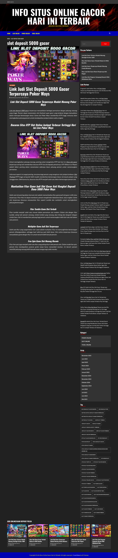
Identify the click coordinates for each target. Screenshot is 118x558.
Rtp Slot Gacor (98, 110)
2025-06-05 (54, 545)
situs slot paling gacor (88, 480)
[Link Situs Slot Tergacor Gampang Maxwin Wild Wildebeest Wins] (101, 530)
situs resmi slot (105, 458)
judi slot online (96, 423)
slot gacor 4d (85, 490)
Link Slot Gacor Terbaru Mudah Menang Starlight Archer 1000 (93, 56)
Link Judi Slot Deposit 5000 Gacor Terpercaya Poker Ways (39, 91)
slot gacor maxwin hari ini (89, 498)
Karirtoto (83, 154)
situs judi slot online (87, 445)
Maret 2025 (85, 365)
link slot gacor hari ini (88, 430)
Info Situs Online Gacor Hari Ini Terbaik (58, 16)
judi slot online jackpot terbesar (90, 427)
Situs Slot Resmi (92, 307)
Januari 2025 (85, 372)
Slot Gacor (89, 134)
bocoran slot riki (103, 409)
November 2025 (86, 355)
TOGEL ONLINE (36, 33)
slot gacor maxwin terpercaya (90, 505)
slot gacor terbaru (87, 509)
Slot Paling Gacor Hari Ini (16, 97)
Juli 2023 (84, 392)
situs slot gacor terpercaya (89, 476)
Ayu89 (82, 215)
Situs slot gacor (71, 162)
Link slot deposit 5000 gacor (19, 111)
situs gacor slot (86, 441)
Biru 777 (82, 287)
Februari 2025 (86, 369)
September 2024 (86, 386)
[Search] (110, 33)
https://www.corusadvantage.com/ (96, 273)
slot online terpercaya (88, 516)
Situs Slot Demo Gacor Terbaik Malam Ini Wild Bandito (95, 62)
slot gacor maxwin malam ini (89, 501)
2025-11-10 (12, 545)
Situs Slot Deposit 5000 (87, 166)
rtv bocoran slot (102, 438)
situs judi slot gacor (98, 441)
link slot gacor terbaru (102, 430)
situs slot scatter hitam (102, 480)
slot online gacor (86, 512)
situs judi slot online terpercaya (90, 458)
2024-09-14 (26, 97)
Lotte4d (82, 227)
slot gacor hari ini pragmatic (101, 494)
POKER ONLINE (26, 33)
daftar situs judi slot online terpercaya (92, 416)
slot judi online (99, 509)
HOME (8, 33)
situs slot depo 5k (86, 462)
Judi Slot (93, 124)
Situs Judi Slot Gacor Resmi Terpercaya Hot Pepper (94, 72)
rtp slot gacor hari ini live (88, 438)
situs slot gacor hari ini (99, 462)
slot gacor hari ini (86, 494)
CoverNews (76, 555)
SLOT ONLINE (16, 33)
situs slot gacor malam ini (88, 465)
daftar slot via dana (87, 420)
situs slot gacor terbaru (88, 472)
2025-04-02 (75, 545)
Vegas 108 (89, 181)
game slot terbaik (100, 420)
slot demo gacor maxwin (88, 487)
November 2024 (86, 379)
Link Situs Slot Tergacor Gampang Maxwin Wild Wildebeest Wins (95, 78)
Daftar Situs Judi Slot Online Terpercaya (97, 239)
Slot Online (102, 88)
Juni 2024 (85, 389)
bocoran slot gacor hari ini (89, 409)
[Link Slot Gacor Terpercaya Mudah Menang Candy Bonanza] (59, 530)
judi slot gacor (86, 423)
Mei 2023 (84, 399)
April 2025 (85, 362)
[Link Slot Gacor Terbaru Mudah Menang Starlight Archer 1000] (17, 530)
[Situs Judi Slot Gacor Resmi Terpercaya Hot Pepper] (80, 530)
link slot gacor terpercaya (89, 434)
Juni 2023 (85, 396)
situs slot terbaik (86, 483)
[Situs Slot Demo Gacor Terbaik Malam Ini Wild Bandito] (38, 530)
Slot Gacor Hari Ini (105, 251)
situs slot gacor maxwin (88, 469)
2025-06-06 (33, 545)
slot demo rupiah (102, 487)
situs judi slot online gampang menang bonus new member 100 (95, 450)
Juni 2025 (85, 359)
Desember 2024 (86, 375)
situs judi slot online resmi (89, 454)
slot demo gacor (97, 483)
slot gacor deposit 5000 (97, 490)
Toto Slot (88, 297)
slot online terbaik (99, 512)
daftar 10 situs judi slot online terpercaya (93, 412)
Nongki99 (83, 321)
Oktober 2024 (86, 382)
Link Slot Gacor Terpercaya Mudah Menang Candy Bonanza (94, 67)
